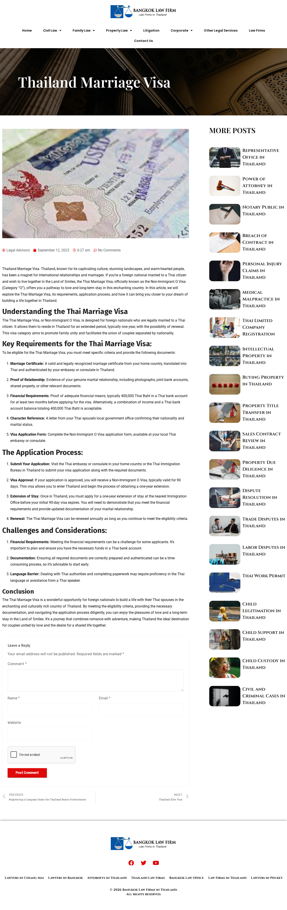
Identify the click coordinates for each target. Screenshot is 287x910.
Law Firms (257, 30)
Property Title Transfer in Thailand (260, 412)
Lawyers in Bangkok (65, 878)
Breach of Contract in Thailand (258, 242)
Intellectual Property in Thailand (258, 355)
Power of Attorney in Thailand (257, 185)
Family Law (82, 30)
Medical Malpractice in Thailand (261, 299)
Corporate (179, 30)
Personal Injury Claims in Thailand (262, 270)
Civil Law (50, 30)
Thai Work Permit (263, 576)
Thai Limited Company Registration (258, 327)
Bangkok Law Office (186, 878)
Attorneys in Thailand (107, 878)
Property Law (117, 30)
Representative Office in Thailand (260, 157)
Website (14, 722)
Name (14, 698)
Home (27, 30)
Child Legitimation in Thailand (261, 610)
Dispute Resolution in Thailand (259, 497)
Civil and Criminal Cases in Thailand (263, 696)
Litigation (151, 30)
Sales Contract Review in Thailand (261, 440)
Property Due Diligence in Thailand (259, 469)
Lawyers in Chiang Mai (24, 878)
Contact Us (143, 41)
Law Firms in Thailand (227, 878)
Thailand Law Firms (148, 878)
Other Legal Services (221, 30)
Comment (17, 664)
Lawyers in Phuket (267, 878)
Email (104, 698)
